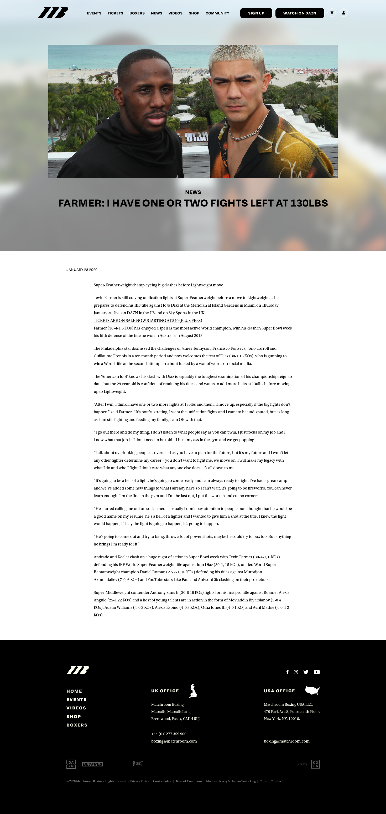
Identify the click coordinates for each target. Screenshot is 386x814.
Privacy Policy (139, 781)
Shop (194, 13)
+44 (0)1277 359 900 (168, 733)
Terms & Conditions (189, 781)
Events (94, 13)
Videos (175, 13)
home (74, 691)
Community (217, 13)
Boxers (137, 13)
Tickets (115, 13)
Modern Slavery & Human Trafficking (231, 781)
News (156, 13)
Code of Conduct (271, 781)
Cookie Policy (162, 781)
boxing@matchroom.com (174, 741)
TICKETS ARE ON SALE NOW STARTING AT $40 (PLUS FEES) (148, 320)
